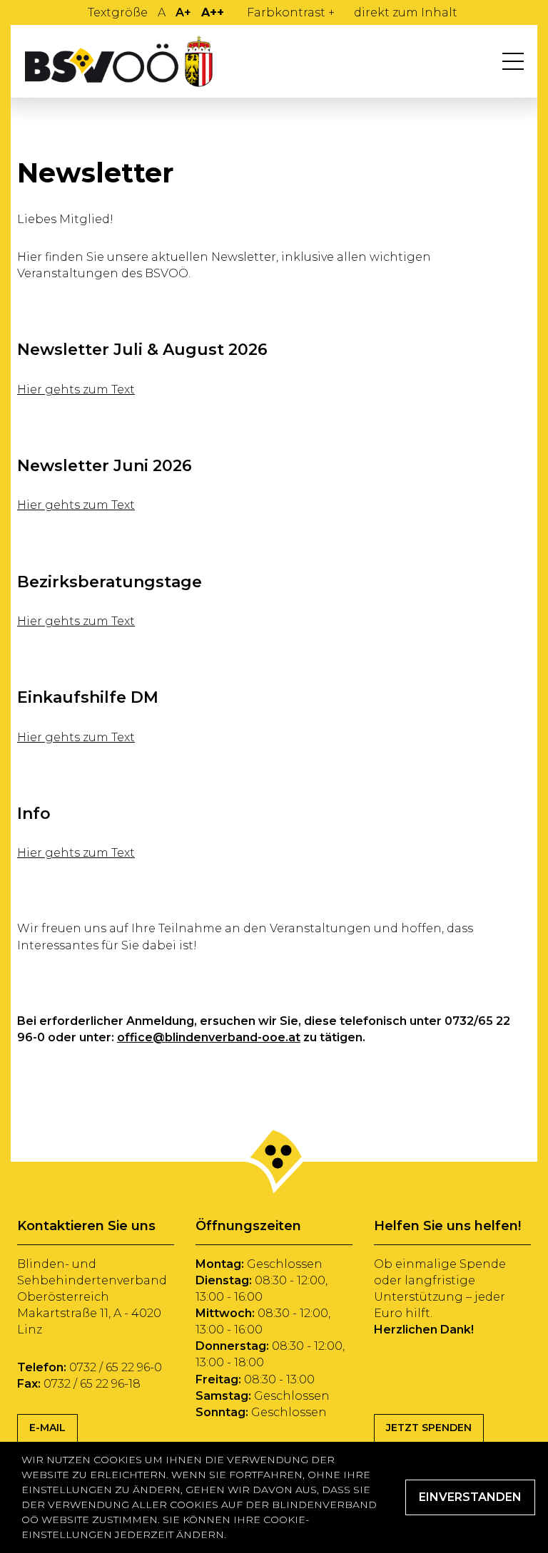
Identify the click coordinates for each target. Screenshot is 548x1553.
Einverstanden (470, 1497)
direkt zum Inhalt (405, 12)
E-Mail (47, 1427)
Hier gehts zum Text (76, 389)
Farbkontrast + (291, 12)
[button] (513, 61)
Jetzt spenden (429, 1427)
